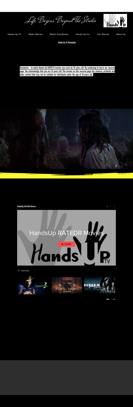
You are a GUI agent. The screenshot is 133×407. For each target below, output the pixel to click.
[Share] (107, 206)
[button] (14, 34)
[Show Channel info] (113, 206)
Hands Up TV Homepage (67, 42)
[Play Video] (34, 285)
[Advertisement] (47, 6)
